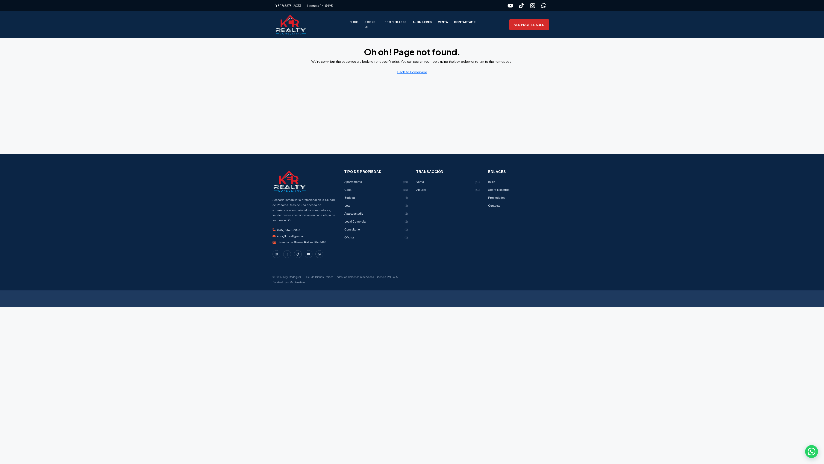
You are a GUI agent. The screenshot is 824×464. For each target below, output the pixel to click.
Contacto (494, 205)
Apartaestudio (376, 213)
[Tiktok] (521, 5)
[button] (811, 451)
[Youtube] (510, 5)
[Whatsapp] (543, 5)
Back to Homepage (412, 72)
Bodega (376, 197)
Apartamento (376, 181)
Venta (443, 22)
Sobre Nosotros (498, 189)
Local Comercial (376, 221)
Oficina (376, 237)
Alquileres (422, 22)
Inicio (353, 22)
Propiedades (396, 22)
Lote (376, 205)
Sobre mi (370, 24)
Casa (376, 189)
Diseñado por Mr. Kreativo (289, 282)
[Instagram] (532, 5)
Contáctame (465, 22)
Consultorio (376, 229)
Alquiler (448, 189)
